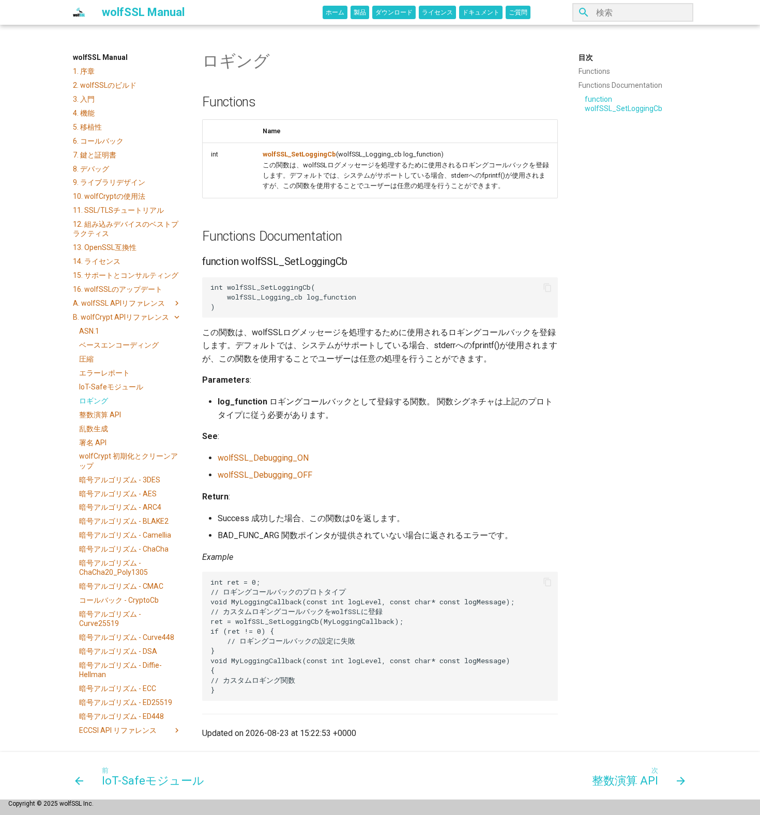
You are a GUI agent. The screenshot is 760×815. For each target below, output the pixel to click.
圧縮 (86, 359)
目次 (586, 57)
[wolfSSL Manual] (79, 12)
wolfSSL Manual (100, 57)
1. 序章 (84, 71)
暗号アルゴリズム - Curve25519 (110, 619)
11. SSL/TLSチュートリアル (118, 210)
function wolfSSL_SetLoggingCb (623, 104)
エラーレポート (104, 373)
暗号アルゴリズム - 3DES (119, 480)
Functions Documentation (620, 85)
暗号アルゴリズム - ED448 (121, 716)
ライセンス (437, 12)
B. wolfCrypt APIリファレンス (121, 317)
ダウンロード (394, 12)
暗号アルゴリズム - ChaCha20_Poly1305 (113, 567)
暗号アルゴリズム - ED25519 (125, 702)
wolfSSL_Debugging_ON (263, 458)
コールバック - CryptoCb (119, 600)
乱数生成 (93, 429)
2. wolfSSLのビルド (104, 85)
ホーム (335, 12)
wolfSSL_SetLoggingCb (299, 154)
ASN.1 (89, 331)
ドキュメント (480, 12)
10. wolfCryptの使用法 (109, 196)
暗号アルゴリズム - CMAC (121, 586)
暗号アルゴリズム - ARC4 (120, 507)
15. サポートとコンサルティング (125, 275)
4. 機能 (84, 113)
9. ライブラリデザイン (109, 182)
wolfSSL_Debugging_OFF (265, 475)
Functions (594, 71)
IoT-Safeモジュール (111, 387)
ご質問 (518, 12)
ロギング (93, 401)
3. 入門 (84, 99)
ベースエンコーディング (119, 345)
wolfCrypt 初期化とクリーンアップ (128, 460)
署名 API (93, 442)
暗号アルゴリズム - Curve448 (126, 637)
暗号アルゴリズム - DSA (118, 651)
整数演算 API (100, 415)
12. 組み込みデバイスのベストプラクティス (125, 229)
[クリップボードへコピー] (547, 287)
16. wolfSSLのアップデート (117, 289)
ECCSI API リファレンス (118, 730)
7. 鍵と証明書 (94, 155)
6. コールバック (98, 141)
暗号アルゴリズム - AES (118, 494)
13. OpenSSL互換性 (104, 247)
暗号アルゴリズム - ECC (117, 688)
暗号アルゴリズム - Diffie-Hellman (120, 670)
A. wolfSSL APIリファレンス (119, 303)
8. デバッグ (91, 169)
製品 (360, 12)
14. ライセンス (96, 261)
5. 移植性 (87, 127)
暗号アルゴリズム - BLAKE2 (124, 521)
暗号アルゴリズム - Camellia (125, 535)
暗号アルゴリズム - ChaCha (124, 549)
